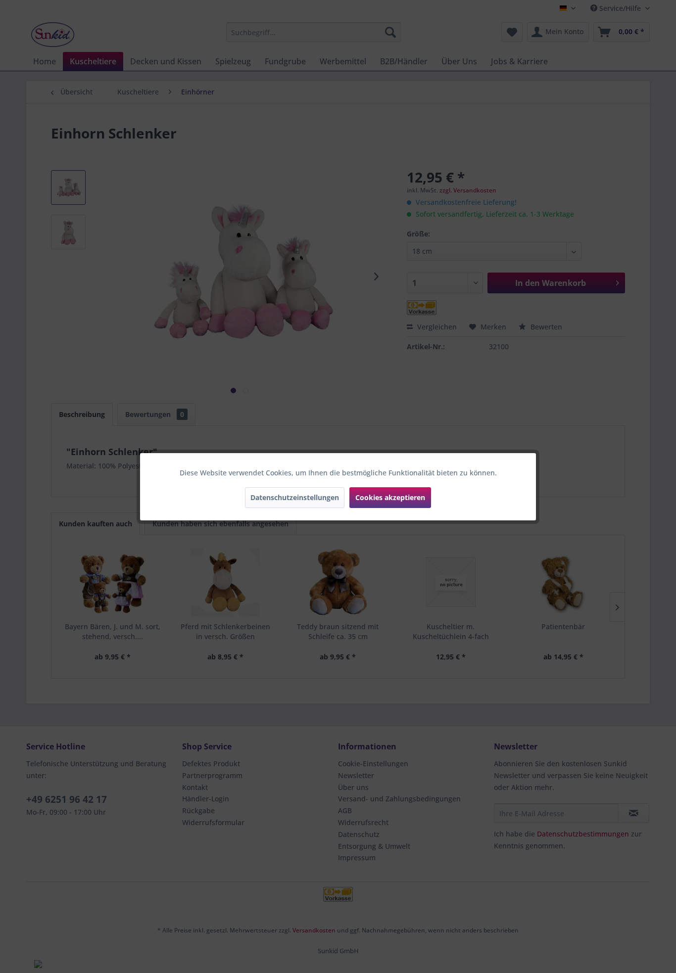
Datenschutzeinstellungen (294, 497)
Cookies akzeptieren (390, 497)
